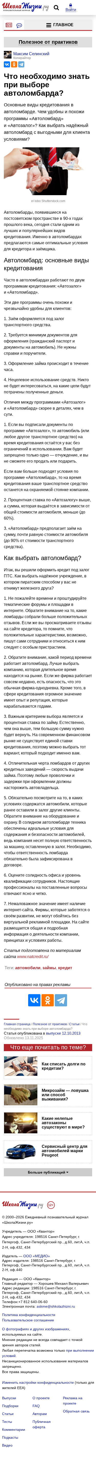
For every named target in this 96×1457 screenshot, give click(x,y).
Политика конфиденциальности (28, 1315)
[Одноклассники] (14, 64)
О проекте (41, 1398)
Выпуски (9, 1398)
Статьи (8, 1414)
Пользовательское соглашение (28, 1320)
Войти (71, 9)
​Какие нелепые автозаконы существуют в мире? (63, 1122)
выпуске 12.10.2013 (63, 1033)
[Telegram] (21, 64)
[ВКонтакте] (7, 64)
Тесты (7, 1422)
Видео (7, 1445)
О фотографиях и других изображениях (35, 1329)
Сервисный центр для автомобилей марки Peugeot (64, 1150)
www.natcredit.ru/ (32, 956)
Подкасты (10, 1437)
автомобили (27, 968)
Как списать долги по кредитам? (64, 1066)
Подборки (10, 1406)
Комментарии (13, 1429)
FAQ (36, 1406)
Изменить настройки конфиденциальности (38, 1382)
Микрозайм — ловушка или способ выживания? (65, 1094)
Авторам (40, 1414)
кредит (65, 968)
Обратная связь (76, 1411)
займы (49, 968)
